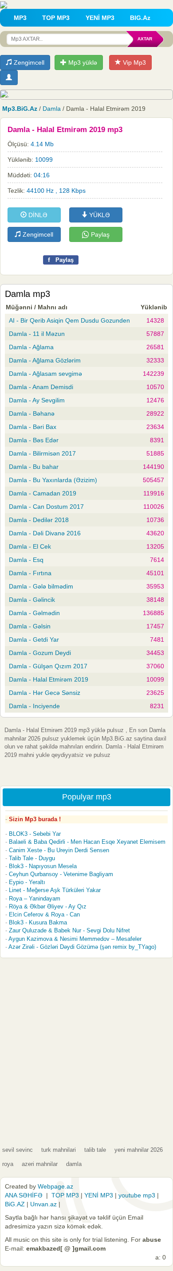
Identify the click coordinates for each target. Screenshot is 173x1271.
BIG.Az (140, 17)
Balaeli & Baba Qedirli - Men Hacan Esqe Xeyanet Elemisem (87, 841)
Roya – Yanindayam (34, 898)
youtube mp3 (136, 1195)
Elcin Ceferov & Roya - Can (44, 914)
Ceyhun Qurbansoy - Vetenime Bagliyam (61, 874)
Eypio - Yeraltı (27, 882)
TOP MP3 (56, 17)
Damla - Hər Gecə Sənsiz (44, 692)
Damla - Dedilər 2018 (39, 519)
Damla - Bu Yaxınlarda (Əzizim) (53, 479)
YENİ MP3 (100, 17)
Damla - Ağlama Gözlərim (45, 360)
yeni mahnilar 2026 (138, 1149)
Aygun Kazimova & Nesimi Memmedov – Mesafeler (75, 939)
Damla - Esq (26, 559)
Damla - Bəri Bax (32, 426)
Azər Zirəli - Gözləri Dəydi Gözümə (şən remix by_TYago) (82, 947)
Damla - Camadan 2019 (42, 493)
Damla (52, 108)
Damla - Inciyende (34, 706)
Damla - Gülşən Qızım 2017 (48, 666)
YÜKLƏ (98, 214)
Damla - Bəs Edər (34, 440)
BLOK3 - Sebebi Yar (35, 833)
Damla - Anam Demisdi (41, 386)
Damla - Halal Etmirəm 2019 (48, 679)
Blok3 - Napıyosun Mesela (43, 866)
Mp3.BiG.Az (19, 108)
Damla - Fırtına (30, 573)
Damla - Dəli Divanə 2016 (45, 533)
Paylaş (99, 234)
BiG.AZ (15, 1204)
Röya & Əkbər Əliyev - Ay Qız (47, 906)
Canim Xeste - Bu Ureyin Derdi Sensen (59, 850)
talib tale (95, 1149)
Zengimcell (28, 62)
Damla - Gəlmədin (34, 612)
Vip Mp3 (133, 62)
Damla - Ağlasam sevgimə (45, 373)
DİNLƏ (37, 214)
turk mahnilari (58, 1149)
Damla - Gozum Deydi (40, 652)
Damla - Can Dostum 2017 (46, 506)
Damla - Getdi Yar (34, 639)
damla (74, 1164)
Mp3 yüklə (82, 62)
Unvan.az (43, 1204)
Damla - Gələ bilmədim (41, 586)
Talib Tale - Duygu (32, 858)
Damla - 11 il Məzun (37, 333)
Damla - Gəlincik (32, 599)
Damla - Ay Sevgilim (37, 400)
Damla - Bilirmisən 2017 (42, 453)
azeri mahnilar (40, 1164)
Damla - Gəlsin (30, 626)
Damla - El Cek (30, 546)
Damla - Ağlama (31, 347)
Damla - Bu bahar (34, 466)
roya (7, 1164)
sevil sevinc (17, 1149)
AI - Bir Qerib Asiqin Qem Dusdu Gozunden (69, 320)
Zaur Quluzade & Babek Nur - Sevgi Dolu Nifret (69, 930)
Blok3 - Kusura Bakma (38, 922)
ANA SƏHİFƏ (24, 1195)
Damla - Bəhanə (32, 413)
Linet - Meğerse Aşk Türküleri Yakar (55, 890)
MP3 (20, 17)
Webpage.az (55, 1186)
